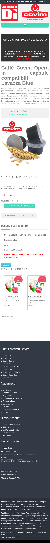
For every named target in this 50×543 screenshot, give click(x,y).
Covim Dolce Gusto (10, 375)
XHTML (9, 537)
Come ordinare (9, 401)
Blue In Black (22, 111)
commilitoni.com (32, 523)
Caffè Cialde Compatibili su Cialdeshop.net (18, 528)
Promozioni (7, 378)
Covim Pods (8, 369)
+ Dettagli (17, 300)
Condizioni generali (11, 409)
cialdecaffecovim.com (10, 526)
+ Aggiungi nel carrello (8, 302)
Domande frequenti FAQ (13, 398)
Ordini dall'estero (10, 393)
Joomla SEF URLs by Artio (7, 316)
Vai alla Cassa (8, 433)
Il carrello (7, 436)
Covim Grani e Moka (11, 372)
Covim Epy (7, 355)
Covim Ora (7, 364)
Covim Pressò (8, 358)
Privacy (6, 407)
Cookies (6, 412)
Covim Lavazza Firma (12, 367)
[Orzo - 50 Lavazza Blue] (25, 144)
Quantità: (5, 201)
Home (10, 111)
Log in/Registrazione (11, 424)
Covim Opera (8, 361)
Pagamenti (7, 395)
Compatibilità (8, 404)
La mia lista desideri (11, 430)
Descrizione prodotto (14, 226)
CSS (17, 537)
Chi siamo (7, 390)
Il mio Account (8, 427)
